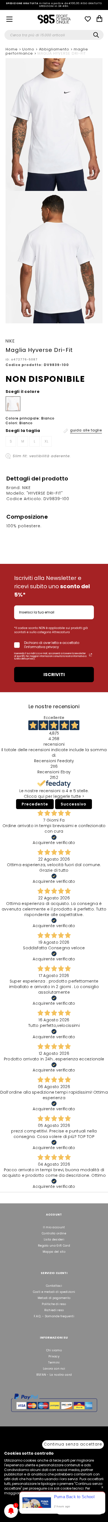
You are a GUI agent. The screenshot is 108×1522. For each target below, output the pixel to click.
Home (12, 49)
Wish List (88, 19)
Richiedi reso (54, 1310)
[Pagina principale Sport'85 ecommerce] (54, 19)
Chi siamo (54, 1350)
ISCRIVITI (54, 674)
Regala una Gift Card (54, 1246)
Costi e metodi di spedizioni (54, 1292)
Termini (54, 1362)
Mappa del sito (54, 1252)
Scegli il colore (23, 391)
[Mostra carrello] (99, 19)
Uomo (29, 49)
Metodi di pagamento (54, 1298)
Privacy (54, 1356)
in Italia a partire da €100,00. (54, 5)
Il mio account (54, 1227)
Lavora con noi (54, 1369)
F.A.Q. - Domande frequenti (54, 1316)
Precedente (35, 804)
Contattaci (54, 1286)
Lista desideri (54, 1239)
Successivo (73, 804)
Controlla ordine (54, 1233)
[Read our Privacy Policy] (90, 654)
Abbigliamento (55, 49)
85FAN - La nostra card (54, 1375)
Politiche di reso (54, 1304)
